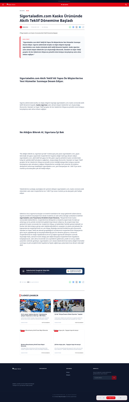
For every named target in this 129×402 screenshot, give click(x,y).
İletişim (68, 375)
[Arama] (126, 4)
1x (116, 397)
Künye (68, 372)
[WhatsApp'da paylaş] (70, 27)
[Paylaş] (120, 397)
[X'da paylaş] (76, 27)
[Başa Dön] (124, 397)
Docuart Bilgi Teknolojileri (60, 396)
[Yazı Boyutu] (103, 397)
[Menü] (3, 4)
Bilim (27, 10)
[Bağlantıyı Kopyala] (83, 27)
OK (114, 377)
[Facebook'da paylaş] (73, 27)
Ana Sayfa (65, 4)
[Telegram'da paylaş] (80, 27)
